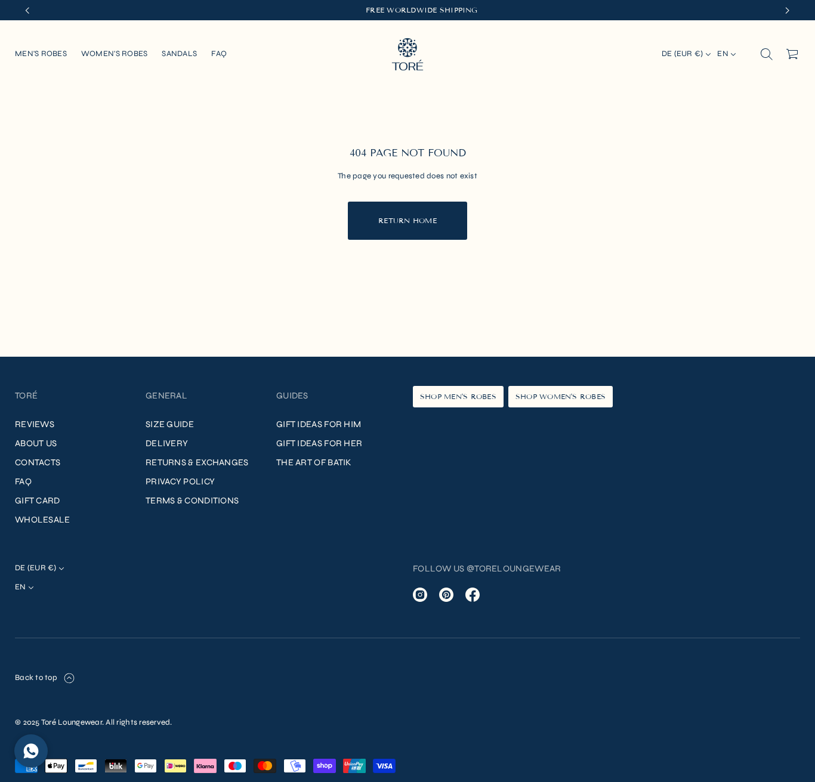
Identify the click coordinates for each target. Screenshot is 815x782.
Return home (407, 220)
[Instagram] (420, 595)
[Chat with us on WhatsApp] (31, 751)
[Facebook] (472, 595)
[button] (767, 54)
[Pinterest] (446, 595)
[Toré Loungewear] (407, 54)
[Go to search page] (767, 54)
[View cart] (793, 54)
